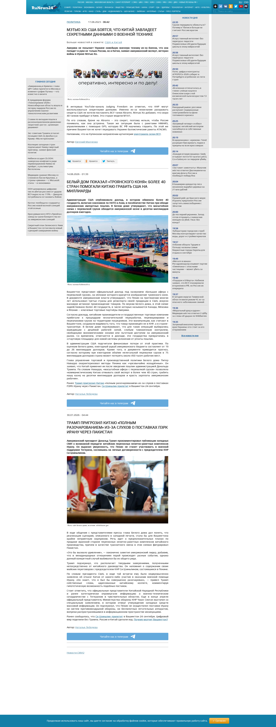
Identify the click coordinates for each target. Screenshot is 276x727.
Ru (240, 2)
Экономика (89, 7)
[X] (109, 160)
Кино (91, 11)
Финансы (109, 7)
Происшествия (133, 7)
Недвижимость (115, 11)
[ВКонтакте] (74, 160)
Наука (144, 7)
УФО (164, 2)
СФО (170, 2)
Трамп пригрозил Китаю (89, 383)
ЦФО (140, 2)
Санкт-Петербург (122, 2)
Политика (77, 7)
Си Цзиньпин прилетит (115, 386)
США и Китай (113, 42)
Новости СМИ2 (75, 652)
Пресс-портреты (173, 11)
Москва (89, 2)
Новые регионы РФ (187, 2)
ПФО (146, 2)
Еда (157, 7)
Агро (85, 11)
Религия (68, 11)
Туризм (77, 11)
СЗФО (134, 2)
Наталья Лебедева (86, 393)
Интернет (189, 7)
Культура (205, 7)
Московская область (104, 2)
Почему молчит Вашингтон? (151, 619)
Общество (119, 7)
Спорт (151, 7)
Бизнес (99, 7)
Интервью (151, 11)
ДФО (175, 2)
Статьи (161, 11)
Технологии (177, 7)
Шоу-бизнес (129, 11)
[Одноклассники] (91, 160)
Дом (104, 11)
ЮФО (152, 2)
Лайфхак (141, 11)
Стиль (98, 11)
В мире (68, 7)
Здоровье (165, 7)
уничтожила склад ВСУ (147, 134)
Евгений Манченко (86, 141)
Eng (246, 2)
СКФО (158, 2)
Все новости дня (190, 335)
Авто (197, 7)
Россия (81, 2)
